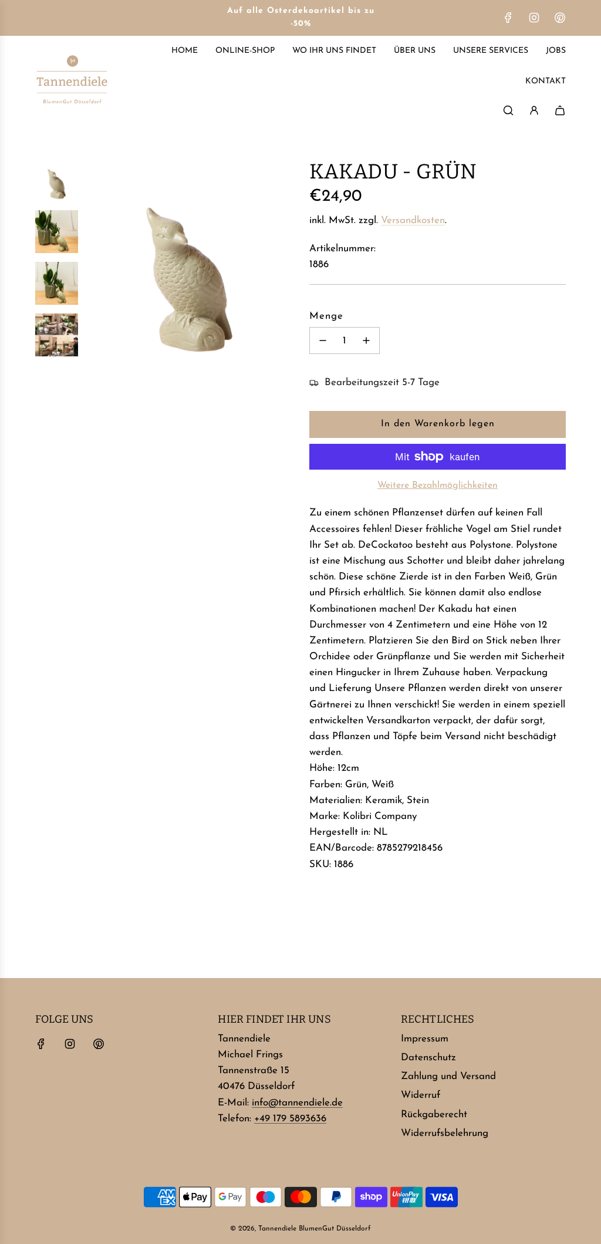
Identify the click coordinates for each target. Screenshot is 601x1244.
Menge (326, 316)
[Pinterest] (560, 17)
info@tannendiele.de (297, 1103)
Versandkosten (413, 220)
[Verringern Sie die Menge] (323, 340)
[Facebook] (508, 17)
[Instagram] (534, 17)
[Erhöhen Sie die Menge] (366, 340)
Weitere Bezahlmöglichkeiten (437, 485)
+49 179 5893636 (290, 1119)
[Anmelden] (534, 110)
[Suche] (508, 110)
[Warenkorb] (560, 110)
